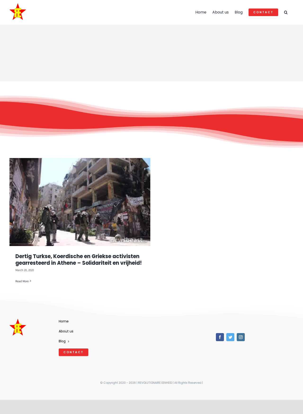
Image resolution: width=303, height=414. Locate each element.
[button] (286, 12)
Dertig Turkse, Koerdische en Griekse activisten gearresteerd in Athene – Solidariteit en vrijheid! (78, 260)
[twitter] (230, 337)
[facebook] (220, 337)
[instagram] (241, 337)
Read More (22, 281)
